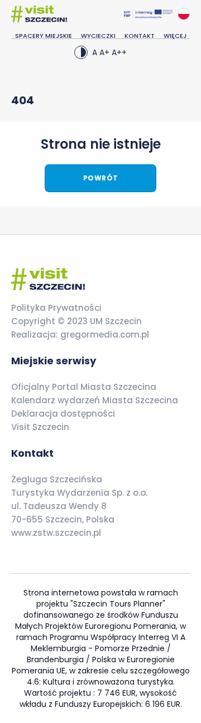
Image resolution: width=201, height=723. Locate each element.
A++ (119, 52)
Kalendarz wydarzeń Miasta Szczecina (94, 400)
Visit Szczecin (40, 427)
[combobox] (184, 14)
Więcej (175, 35)
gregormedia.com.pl (103, 334)
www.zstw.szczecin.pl (56, 533)
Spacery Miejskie (43, 35)
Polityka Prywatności (56, 308)
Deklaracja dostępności (63, 413)
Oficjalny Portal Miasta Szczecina (83, 387)
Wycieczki (98, 35)
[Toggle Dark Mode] (81, 52)
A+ (104, 52)
